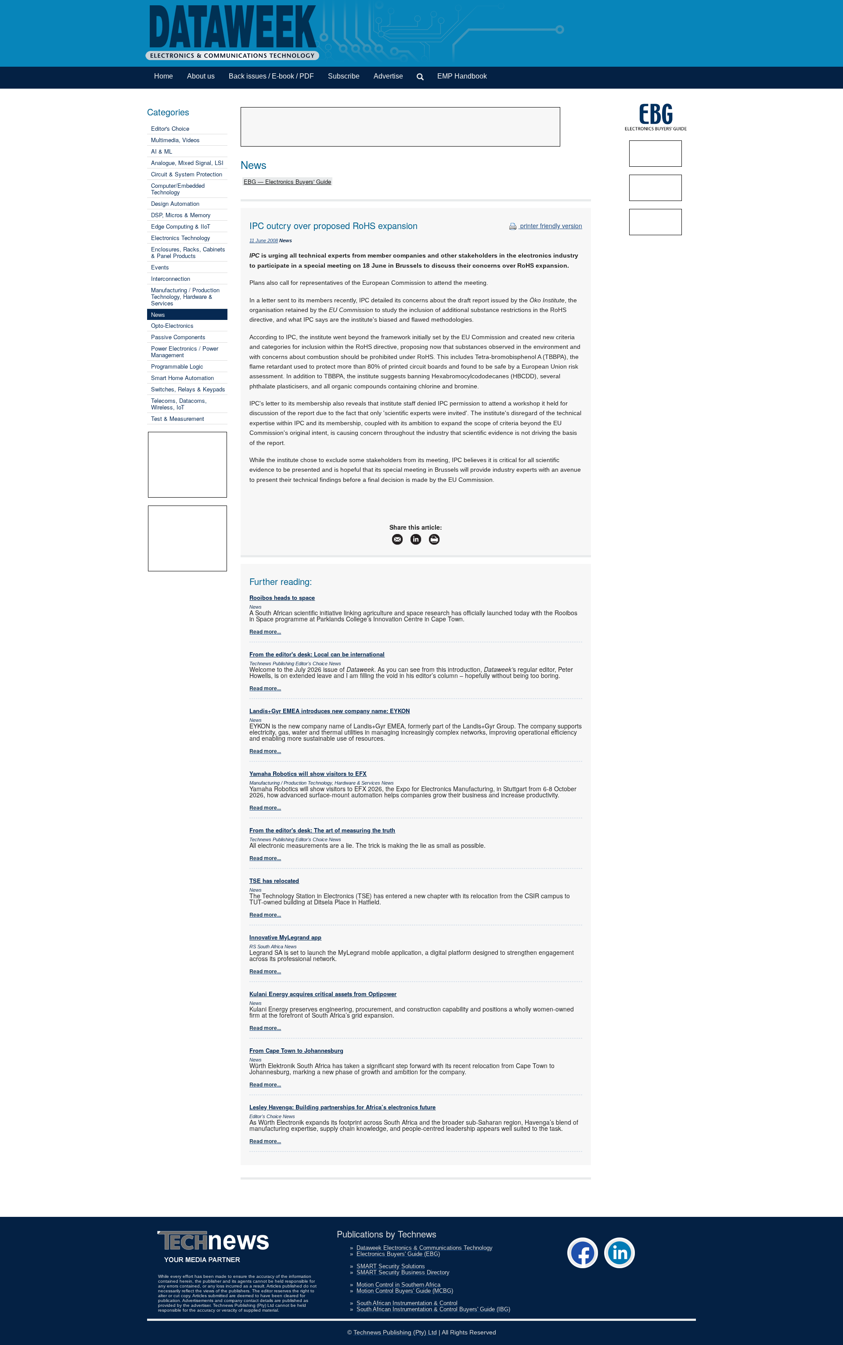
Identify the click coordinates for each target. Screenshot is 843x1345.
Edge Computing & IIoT (180, 226)
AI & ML (161, 151)
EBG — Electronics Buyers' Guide (287, 181)
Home (163, 76)
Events (160, 267)
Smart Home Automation (182, 377)
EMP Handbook (462, 76)
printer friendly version (550, 225)
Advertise (388, 76)
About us (201, 76)
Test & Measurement (177, 418)
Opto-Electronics (172, 325)
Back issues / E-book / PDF (271, 76)
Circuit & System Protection (186, 174)
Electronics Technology (180, 237)
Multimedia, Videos (175, 140)
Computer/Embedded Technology (178, 188)
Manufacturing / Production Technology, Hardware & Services (185, 296)
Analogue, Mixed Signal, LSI (187, 162)
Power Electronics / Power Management (184, 351)
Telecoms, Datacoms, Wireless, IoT (179, 403)
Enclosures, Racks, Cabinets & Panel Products (188, 252)
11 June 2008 (263, 240)
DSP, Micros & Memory (181, 215)
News (158, 314)
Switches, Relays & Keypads (188, 389)
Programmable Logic (177, 366)
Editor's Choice (170, 128)
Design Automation (175, 203)
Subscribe (344, 76)
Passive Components (178, 337)
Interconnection (170, 278)
